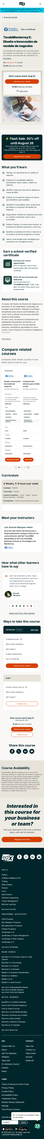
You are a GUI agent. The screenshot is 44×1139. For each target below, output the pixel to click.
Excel (4, 891)
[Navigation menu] (3, 4)
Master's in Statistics (9, 976)
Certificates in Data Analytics (13, 939)
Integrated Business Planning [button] (11, 421)
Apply (23, 1122)
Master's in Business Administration (15, 972)
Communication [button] (28, 414)
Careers (5, 1068)
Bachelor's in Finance (10, 966)
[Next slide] (34, 606)
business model (10, 17)
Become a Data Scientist (11, 1018)
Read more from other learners (22, 613)
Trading (4, 881)
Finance (5, 888)
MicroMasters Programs (11, 922)
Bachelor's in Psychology (11, 963)
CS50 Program (7, 919)
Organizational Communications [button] (28, 421)
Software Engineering (10, 898)
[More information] (24, 152)
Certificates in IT (8, 942)
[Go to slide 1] (18, 467)
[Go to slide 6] (31, 606)
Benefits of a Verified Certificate (14, 1002)
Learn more (35, 11)
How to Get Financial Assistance (14, 1005)
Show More (7, 58)
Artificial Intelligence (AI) (11, 878)
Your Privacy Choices (11, 1109)
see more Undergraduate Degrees (15, 987)
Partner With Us (8, 1046)
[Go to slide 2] (22, 467)
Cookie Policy (7, 1091)
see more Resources (10, 1030)
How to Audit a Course (10, 1009)
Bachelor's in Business (10, 969)
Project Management (10, 901)
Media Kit (30, 1060)
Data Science (7, 894)
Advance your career (22, 81)
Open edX (6, 1060)
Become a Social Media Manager (14, 1012)
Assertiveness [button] (27, 411)
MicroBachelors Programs (12, 926)
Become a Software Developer (14, 1022)
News (4, 1071)
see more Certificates (10, 947)
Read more (8, 404)
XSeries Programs (9, 929)
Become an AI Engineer (11, 1025)
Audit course (23, 91)
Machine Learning (9, 904)
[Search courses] (40, 4)
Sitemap (5, 1106)
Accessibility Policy (10, 1095)
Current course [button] (9, 370)
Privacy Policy (8, 1088)
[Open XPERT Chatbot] (37, 1124)
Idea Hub (29, 1046)
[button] (19, 856)
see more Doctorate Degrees (13, 992)
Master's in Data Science (11, 982)
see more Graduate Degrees (13, 990)
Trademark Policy (9, 1099)
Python (4, 875)
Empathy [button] (36, 414)
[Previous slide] (9, 606)
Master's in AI (7, 979)
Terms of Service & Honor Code (15, 1084)
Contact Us (30, 1050)
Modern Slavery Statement (13, 1102)
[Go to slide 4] (23, 606)
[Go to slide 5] (27, 606)
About (4, 1050)
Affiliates (5, 1057)
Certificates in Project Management (15, 935)
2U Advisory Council (10, 1064)
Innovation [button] (8, 417)
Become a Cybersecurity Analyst (14, 1015)
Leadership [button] (27, 417)
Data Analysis (7, 885)
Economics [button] (8, 414)
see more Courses (9, 909)
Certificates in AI (8, 932)
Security (29, 1057)
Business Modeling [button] (10, 411)
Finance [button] (15, 414)
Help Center (31, 1053)
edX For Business (9, 1053)
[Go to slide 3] (25, 467)
